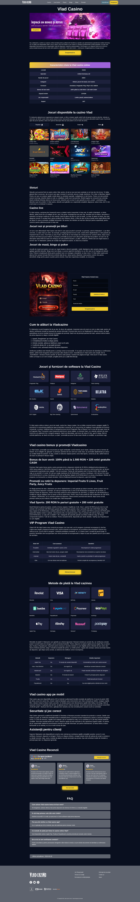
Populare (38, 124)
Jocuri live (58, 124)
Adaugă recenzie (101, 757)
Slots (99, 124)
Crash (79, 124)
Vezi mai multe (70, 787)
